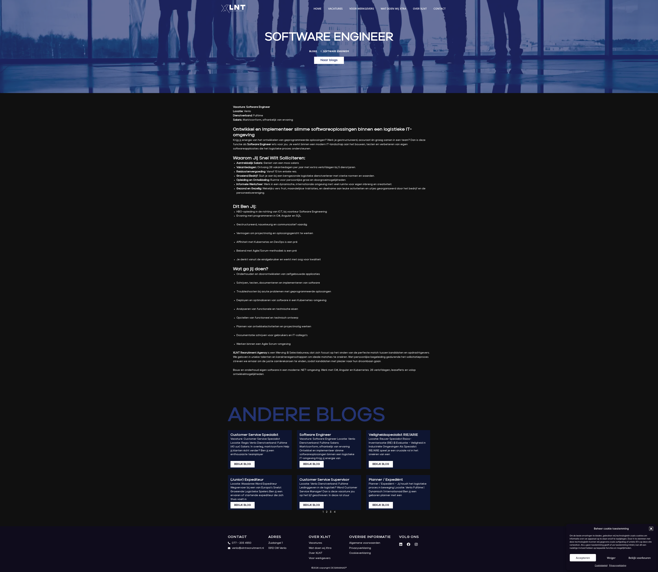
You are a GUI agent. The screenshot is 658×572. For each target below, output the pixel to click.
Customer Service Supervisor (324, 479)
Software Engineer (315, 434)
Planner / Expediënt (386, 479)
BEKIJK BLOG (242, 464)
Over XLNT (420, 8)
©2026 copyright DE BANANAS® (329, 568)
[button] (651, 528)
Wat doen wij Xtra (393, 8)
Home (317, 8)
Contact (440, 8)
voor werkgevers (361, 8)
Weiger (611, 557)
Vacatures (335, 8)
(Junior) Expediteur (247, 479)
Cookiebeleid (601, 565)
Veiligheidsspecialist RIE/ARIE (393, 434)
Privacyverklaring (617, 565)
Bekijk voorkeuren (640, 557)
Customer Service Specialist (254, 434)
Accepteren (583, 557)
